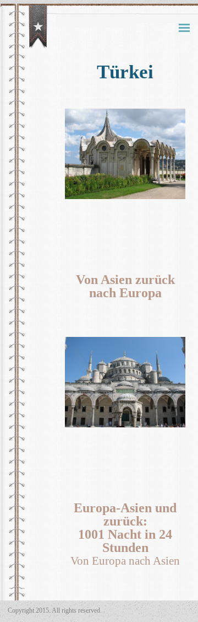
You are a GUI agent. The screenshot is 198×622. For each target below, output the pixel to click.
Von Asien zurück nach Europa (125, 286)
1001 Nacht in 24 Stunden (125, 541)
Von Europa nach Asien (125, 560)
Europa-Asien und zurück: (125, 514)
